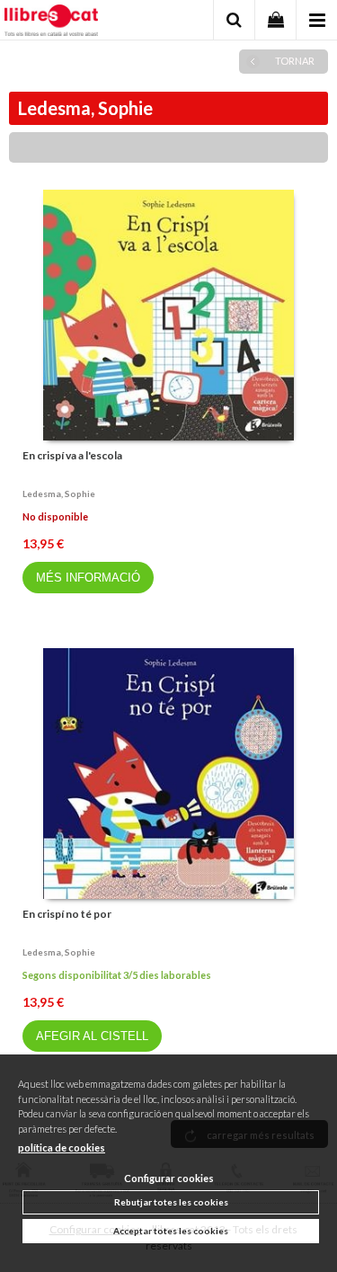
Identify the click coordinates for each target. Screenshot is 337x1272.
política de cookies (61, 1147)
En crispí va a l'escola (72, 455)
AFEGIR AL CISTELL (92, 1036)
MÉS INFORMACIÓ (88, 577)
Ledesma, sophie (58, 493)
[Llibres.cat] (51, 22)
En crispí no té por (66, 914)
